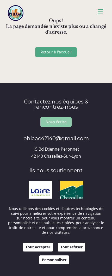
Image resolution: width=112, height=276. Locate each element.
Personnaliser (54, 259)
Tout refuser (71, 246)
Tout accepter (38, 246)
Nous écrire (56, 121)
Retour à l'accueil (56, 52)
